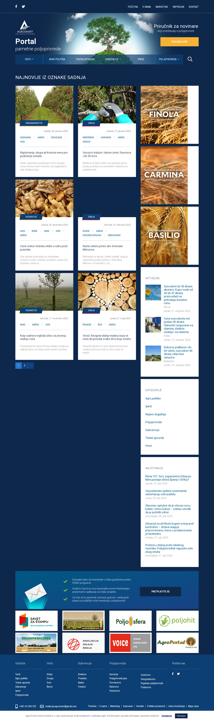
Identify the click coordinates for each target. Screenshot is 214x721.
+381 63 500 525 (28, 706)
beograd (87, 324)
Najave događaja (155, 414)
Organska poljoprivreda (152, 683)
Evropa (50, 678)
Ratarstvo (169, 361)
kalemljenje (88, 137)
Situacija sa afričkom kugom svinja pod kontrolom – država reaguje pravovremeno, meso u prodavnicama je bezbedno (169, 528)
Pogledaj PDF (180, 41)
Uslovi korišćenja (176, 706)
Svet (49, 682)
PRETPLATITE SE (160, 591)
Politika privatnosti (156, 706)
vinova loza (56, 137)
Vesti (28, 59)
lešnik (34, 230)
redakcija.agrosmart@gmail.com (61, 706)
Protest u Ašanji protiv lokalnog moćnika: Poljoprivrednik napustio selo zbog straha (169, 548)
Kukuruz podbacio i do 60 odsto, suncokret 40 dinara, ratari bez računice (178, 352)
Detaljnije (167, 715)
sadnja (41, 137)
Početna (133, 6)
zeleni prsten (114, 235)
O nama (147, 6)
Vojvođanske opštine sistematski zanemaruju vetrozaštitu (166, 492)
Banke (81, 682)
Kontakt (194, 6)
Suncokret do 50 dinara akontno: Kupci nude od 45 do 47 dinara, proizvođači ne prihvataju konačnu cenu (178, 295)
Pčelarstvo (146, 687)
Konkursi (82, 674)
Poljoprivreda (168, 59)
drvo (100, 324)
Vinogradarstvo (34, 123)
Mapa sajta (193, 706)
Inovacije (113, 674)
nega (46, 230)
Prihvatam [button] (181, 716)
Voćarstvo (31, 217)
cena (22, 230)
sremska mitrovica (92, 235)
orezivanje (106, 137)
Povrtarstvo (115, 682)
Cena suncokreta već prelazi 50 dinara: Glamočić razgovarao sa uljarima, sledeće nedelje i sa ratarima (178, 325)
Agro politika (57, 59)
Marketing (162, 6)
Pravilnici (82, 678)
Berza (167, 307)
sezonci (86, 141)
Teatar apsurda (85, 59)
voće (22, 141)
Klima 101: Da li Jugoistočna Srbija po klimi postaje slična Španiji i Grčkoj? (168, 478)
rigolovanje (25, 137)
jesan (22, 324)
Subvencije (112, 59)
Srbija (91, 123)
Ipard (141, 59)
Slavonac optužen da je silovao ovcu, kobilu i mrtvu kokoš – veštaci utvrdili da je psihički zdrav (168, 509)
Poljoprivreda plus (118, 678)
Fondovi (82, 686)
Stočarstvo (114, 690)
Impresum (178, 6)
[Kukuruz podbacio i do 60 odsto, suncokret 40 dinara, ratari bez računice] (153, 353)
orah (58, 230)
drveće (86, 230)
